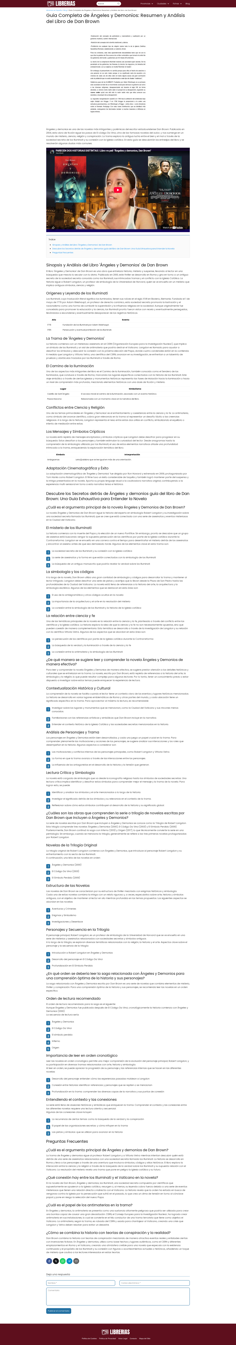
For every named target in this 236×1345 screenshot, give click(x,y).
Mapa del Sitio (144, 1338)
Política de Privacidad (107, 1338)
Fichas (176, 3)
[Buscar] (118, 4)
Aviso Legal (122, 1338)
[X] (56, 1261)
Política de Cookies (89, 1338)
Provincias (145, 3)
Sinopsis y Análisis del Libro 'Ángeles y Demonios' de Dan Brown (82, 244)
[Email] (76, 1261)
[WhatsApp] (63, 1261)
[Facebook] (49, 1261)
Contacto (133, 1338)
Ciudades (161, 3)
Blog (188, 3)
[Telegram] (69, 1261)
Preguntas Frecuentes (62, 252)
